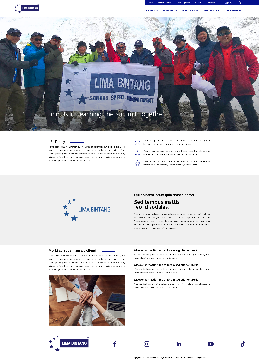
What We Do (170, 11)
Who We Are (151, 11)
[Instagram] (147, 344)
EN (226, 2)
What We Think (212, 11)
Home (150, 2)
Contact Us (211, 2)
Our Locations (233, 11)
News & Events (164, 2)
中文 (230, 2)
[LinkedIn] (179, 344)
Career (198, 2)
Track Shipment (183, 2)
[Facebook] (115, 344)
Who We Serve (190, 11)
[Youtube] (211, 344)
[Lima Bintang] (26, 8)
